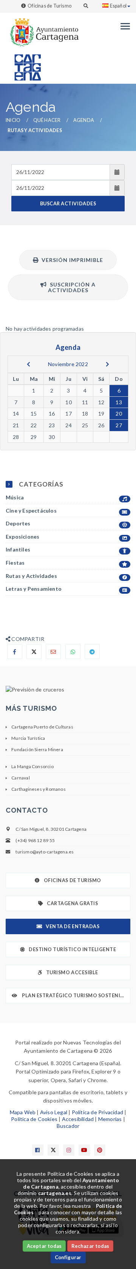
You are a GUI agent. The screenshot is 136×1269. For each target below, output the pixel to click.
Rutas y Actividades (31, 576)
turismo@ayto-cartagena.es (44, 852)
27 (119, 425)
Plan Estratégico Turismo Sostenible (75, 995)
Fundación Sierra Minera (37, 749)
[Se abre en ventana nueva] (68, 689)
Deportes (18, 523)
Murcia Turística (28, 738)
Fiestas (15, 562)
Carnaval (20, 778)
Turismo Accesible (72, 972)
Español (118, 6)
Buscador (68, 1126)
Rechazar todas (90, 1246)
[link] (42, 28)
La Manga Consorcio (32, 766)
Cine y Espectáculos (31, 510)
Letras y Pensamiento (34, 588)
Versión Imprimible (71, 260)
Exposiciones (22, 536)
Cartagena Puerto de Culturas (42, 727)
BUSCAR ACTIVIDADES (68, 203)
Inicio (13, 120)
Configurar (68, 1257)
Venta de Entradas (72, 926)
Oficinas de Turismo (49, 6)
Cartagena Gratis (72, 903)
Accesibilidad (78, 1119)
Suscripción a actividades (71, 287)
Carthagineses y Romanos (38, 789)
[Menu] (123, 26)
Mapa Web (23, 1112)
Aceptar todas (44, 1246)
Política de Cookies (34, 1119)
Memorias (110, 1119)
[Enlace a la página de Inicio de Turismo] (24, 64)
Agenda (83, 120)
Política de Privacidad (97, 1112)
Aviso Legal (53, 1112)
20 (119, 413)
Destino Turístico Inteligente (72, 949)
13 (119, 402)
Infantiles (18, 549)
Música (15, 497)
